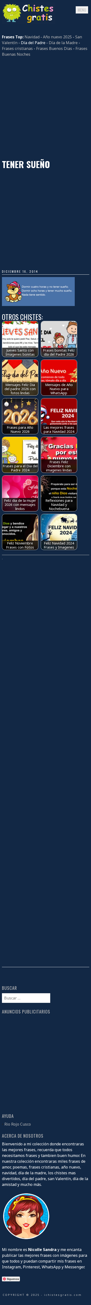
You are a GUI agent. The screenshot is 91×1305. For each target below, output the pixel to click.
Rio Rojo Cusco (17, 1124)
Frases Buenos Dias (54, 48)
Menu (82, 10)
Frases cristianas (17, 48)
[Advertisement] (45, 108)
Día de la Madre (63, 42)
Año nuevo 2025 (57, 37)
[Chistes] (28, 22)
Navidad (32, 37)
